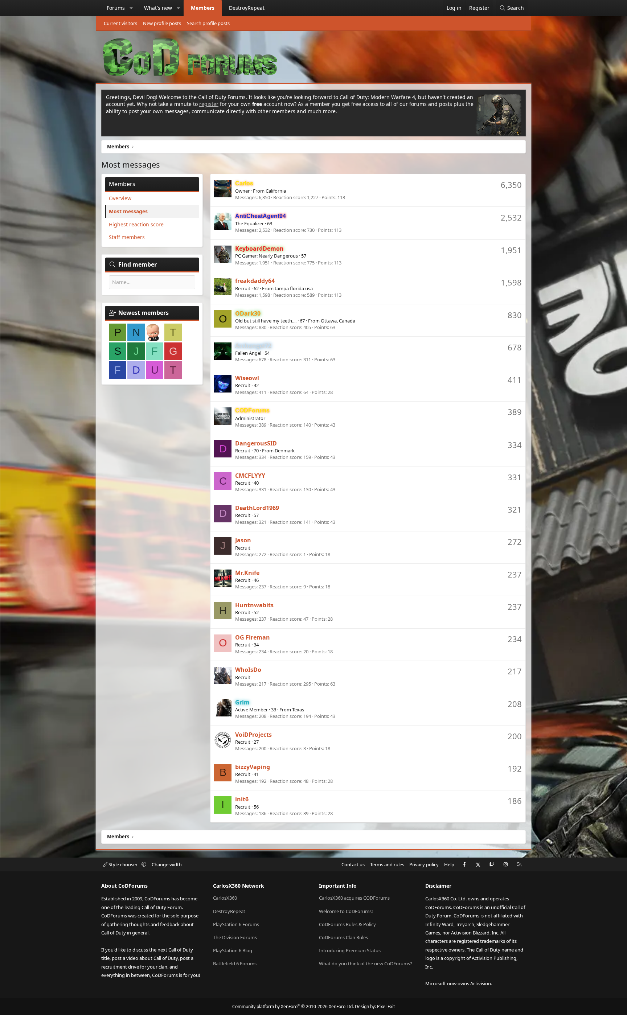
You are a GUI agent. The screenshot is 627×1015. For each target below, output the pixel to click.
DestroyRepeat (247, 7)
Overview (120, 198)
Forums (116, 7)
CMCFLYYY (250, 476)
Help (449, 864)
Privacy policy (424, 864)
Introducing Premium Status (350, 950)
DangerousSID (256, 443)
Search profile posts (208, 23)
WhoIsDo (248, 670)
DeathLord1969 (257, 508)
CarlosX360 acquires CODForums (354, 898)
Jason (243, 540)
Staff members (127, 237)
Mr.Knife (247, 573)
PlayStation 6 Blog (232, 950)
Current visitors (120, 23)
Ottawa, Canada (338, 320)
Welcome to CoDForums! (346, 911)
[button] (131, 8)
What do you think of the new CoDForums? (365, 963)
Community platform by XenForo (293, 1006)
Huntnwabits (254, 605)
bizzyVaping (252, 767)
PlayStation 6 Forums (236, 924)
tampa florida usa (294, 288)
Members (202, 7)
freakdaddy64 (255, 281)
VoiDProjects (253, 735)
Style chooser (123, 864)
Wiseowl (247, 378)
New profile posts (162, 23)
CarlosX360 (225, 898)
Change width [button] (167, 864)
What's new (158, 7)
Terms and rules (387, 864)
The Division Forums (235, 937)
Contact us (353, 864)
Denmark (285, 450)
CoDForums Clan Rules (343, 937)
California (276, 191)
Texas (298, 709)
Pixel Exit (386, 1006)
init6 (242, 799)
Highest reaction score (136, 224)
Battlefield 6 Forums (235, 963)
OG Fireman (252, 637)
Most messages (128, 211)
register (208, 103)
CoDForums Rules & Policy (347, 924)
